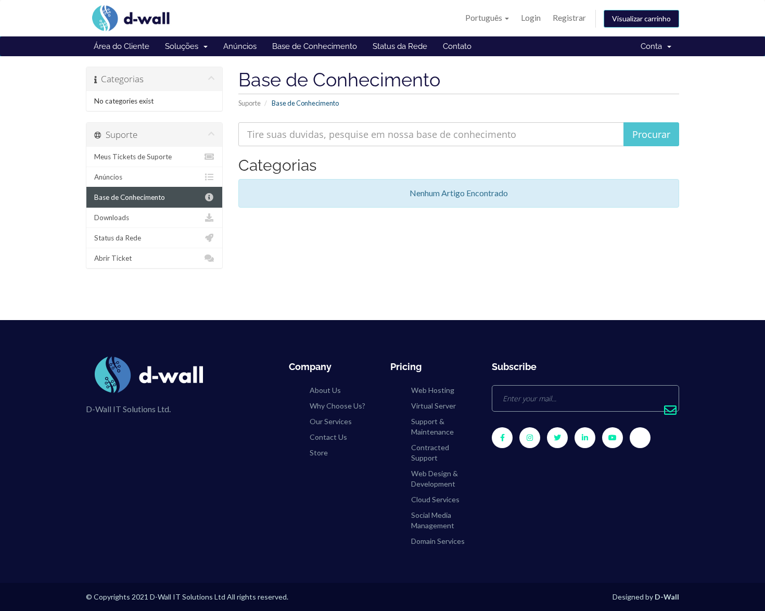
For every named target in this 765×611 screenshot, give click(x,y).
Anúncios (240, 46)
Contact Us (328, 436)
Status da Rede (400, 46)
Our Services (331, 421)
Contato (457, 46)
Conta (653, 46)
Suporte (249, 103)
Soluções (183, 46)
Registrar (569, 17)
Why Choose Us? (337, 405)
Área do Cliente (121, 46)
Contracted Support (430, 452)
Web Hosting (432, 390)
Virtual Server (433, 405)
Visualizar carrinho (641, 18)
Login (531, 17)
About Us (325, 390)
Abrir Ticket (113, 258)
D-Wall (667, 596)
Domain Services (438, 541)
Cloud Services (435, 499)
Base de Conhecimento (314, 46)
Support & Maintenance (432, 426)
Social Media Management (432, 520)
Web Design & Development (434, 478)
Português (484, 17)
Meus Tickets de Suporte (133, 156)
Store (319, 452)
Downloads (111, 217)
